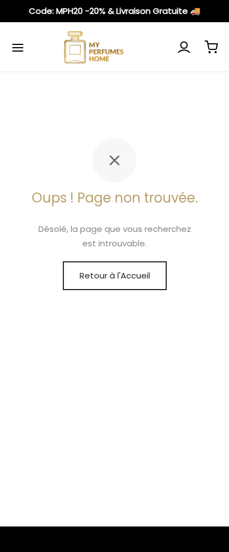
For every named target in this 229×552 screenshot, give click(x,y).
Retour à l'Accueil (114, 275)
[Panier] (211, 47)
